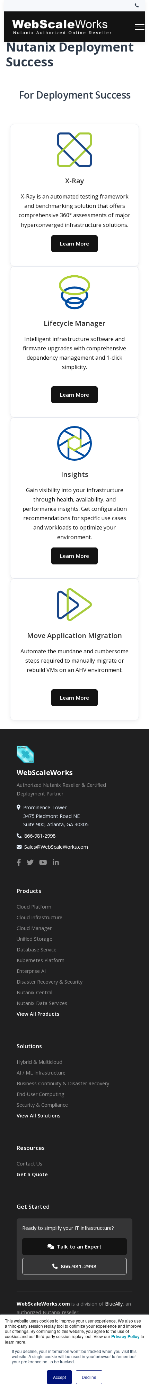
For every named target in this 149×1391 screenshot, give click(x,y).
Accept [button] (59, 1377)
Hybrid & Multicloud (39, 1062)
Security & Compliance (42, 1105)
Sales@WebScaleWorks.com (56, 847)
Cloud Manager (34, 928)
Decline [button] (89, 1377)
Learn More (74, 243)
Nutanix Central (34, 992)
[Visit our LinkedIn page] (56, 862)
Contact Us (29, 1163)
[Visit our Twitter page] (30, 862)
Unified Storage (34, 939)
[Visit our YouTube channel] (43, 862)
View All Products (38, 1014)
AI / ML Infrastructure (41, 1072)
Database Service (36, 949)
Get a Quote (32, 1174)
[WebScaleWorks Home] (68, 27)
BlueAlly (114, 1303)
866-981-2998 (39, 835)
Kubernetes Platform (40, 960)
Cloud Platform (34, 906)
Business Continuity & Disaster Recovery (63, 1083)
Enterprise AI (31, 971)
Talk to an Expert (78, 1246)
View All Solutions (38, 1115)
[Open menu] (139, 27)
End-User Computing (40, 1094)
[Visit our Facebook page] (19, 862)
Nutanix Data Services (42, 1003)
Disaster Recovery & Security (49, 981)
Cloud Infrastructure (39, 917)
